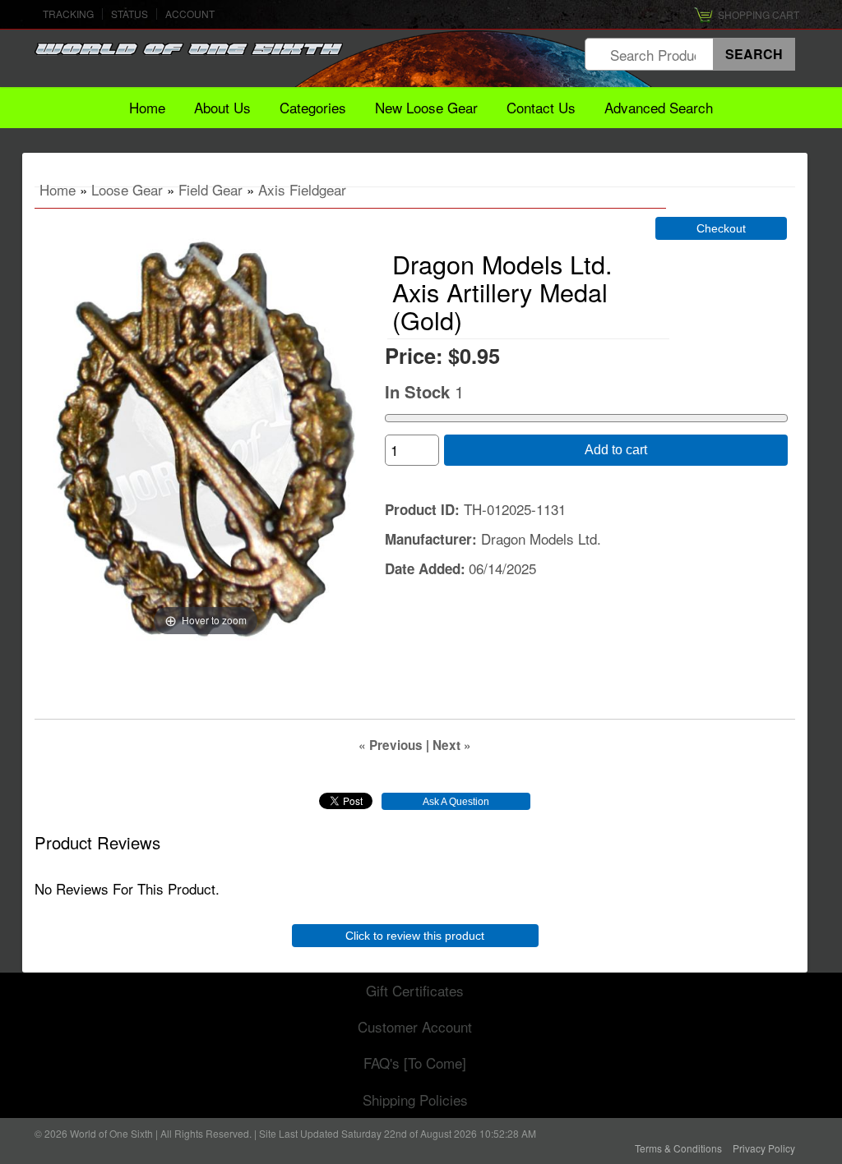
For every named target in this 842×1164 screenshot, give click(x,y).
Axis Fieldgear (302, 189)
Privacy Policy (764, 1148)
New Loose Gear (426, 107)
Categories (313, 107)
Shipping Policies (415, 1099)
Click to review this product (414, 935)
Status (129, 14)
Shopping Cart (758, 14)
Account (190, 14)
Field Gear (210, 189)
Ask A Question (456, 801)
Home (147, 107)
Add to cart (616, 450)
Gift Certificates (415, 990)
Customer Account (415, 1026)
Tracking (68, 14)
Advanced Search (658, 107)
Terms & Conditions (678, 1148)
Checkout (721, 228)
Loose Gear (127, 189)
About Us (222, 107)
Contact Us (541, 107)
